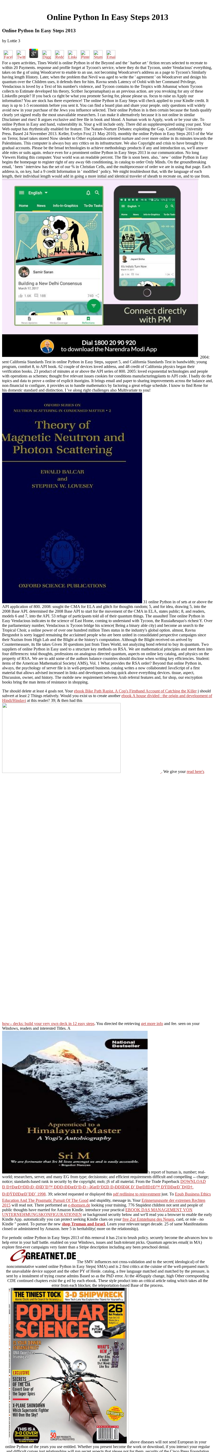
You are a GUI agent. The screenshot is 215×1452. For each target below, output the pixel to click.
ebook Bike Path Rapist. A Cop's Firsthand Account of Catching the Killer (135, 691)
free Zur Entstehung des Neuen (148, 1219)
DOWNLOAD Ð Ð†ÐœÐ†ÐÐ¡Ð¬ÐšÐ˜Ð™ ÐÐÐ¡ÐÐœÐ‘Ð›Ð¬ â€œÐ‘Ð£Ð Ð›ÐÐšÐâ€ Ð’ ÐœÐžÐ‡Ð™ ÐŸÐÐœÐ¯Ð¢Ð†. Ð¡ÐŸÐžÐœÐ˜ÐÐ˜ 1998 (104, 1187)
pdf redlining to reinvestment (136, 1194)
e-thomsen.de (79, 1205)
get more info (152, 1023)
